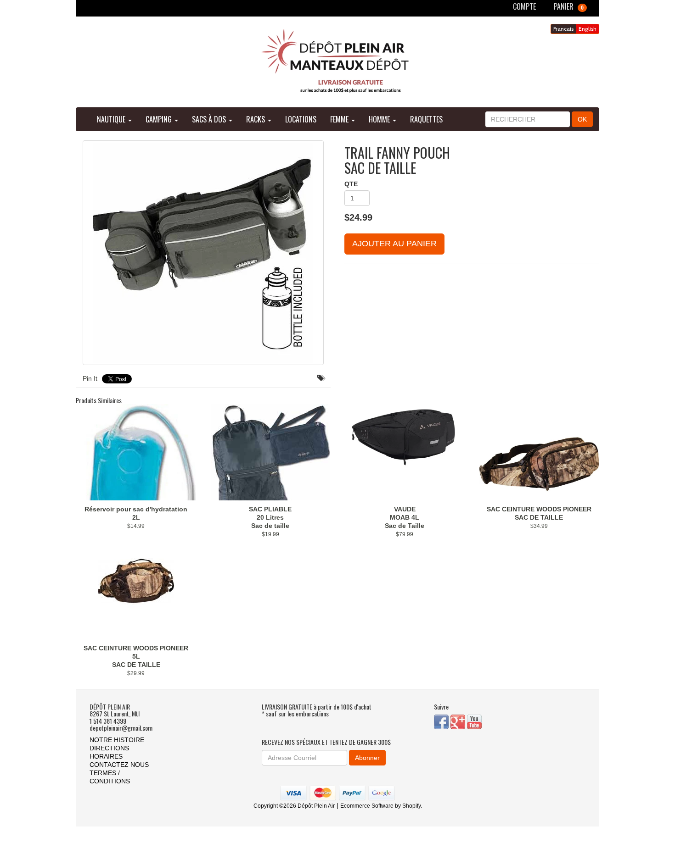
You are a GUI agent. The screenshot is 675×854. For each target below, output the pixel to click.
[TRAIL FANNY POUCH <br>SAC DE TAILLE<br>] (203, 252)
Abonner (367, 757)
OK (582, 119)
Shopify (411, 806)
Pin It (90, 378)
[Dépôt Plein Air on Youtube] (474, 721)
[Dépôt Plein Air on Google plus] (458, 721)
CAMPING (160, 119)
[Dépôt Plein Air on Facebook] (442, 721)
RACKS (256, 119)
